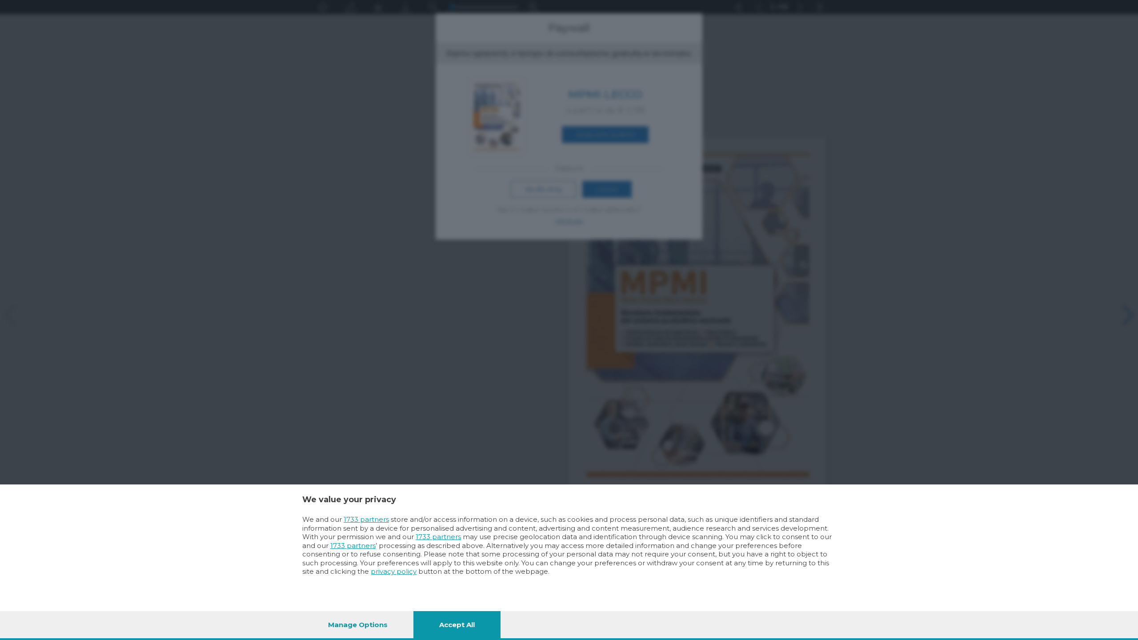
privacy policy (394, 571)
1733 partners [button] (366, 519)
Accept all (457, 624)
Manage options (358, 624)
